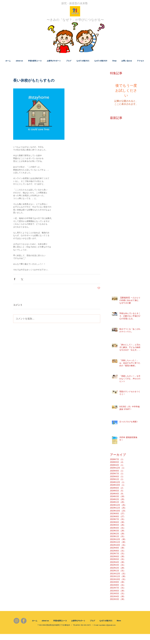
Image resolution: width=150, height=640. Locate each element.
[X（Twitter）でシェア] (21, 279)
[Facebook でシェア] (14, 279)
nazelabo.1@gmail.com (107, 625)
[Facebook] (24, 621)
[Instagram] (16, 621)
